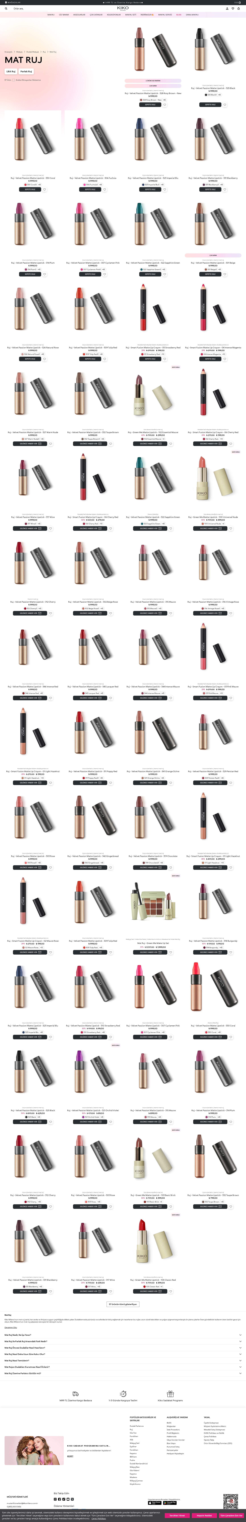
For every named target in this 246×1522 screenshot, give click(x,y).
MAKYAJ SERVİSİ (165, 15)
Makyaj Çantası (136, 1481)
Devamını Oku (11, 1327)
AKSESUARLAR (79, 15)
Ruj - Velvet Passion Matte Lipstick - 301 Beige (213, 263)
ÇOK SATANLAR (96, 15)
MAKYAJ (51, 15)
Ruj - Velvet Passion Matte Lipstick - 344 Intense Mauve (153, 686)
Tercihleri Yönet (177, 1515)
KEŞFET (70, 1456)
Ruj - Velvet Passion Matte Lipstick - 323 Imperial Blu (153, 178)
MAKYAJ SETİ (130, 15)
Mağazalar (171, 1426)
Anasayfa (9, 52)
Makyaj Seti (134, 1443)
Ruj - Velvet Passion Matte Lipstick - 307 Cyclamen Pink (93, 263)
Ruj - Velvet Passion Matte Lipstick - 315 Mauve (153, 602)
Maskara (133, 1477)
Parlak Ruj (26, 71)
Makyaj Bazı (135, 1467)
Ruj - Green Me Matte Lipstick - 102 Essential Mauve (153, 432)
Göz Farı (133, 1433)
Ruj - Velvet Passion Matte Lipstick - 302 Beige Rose (93, 602)
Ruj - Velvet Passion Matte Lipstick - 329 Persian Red (213, 771)
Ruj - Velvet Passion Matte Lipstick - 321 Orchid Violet (93, 1110)
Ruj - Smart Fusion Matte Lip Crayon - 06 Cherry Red (213, 432)
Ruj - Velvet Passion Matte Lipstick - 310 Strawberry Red (93, 1025)
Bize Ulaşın (171, 1443)
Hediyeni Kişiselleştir (175, 1453)
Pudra (132, 1460)
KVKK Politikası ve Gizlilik (214, 1433)
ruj (23, 1319)
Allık (131, 1440)
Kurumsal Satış (173, 1447)
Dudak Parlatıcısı (137, 1426)
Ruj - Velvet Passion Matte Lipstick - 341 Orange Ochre (153, 771)
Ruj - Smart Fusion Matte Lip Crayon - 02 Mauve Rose (33, 941)
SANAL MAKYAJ (192, 15)
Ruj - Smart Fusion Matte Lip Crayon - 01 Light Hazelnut (33, 771)
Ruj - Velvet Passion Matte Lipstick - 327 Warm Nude (33, 432)
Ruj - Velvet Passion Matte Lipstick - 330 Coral (33, 178)
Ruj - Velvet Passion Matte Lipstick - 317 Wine (33, 517)
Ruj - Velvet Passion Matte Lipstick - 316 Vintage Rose (213, 602)
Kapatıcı (133, 1453)
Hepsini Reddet (204, 1515)
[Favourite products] (233, 8)
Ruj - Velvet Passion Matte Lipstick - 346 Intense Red (33, 686)
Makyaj (19, 52)
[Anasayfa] (123, 8)
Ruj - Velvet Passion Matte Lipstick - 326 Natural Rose (33, 347)
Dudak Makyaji (32, 52)
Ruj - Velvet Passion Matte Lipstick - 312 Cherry (33, 602)
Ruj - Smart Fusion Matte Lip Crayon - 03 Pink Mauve (213, 686)
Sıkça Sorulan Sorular (176, 1440)
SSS (236, 2)
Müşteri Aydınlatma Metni (215, 1426)
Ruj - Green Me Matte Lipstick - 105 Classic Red (153, 1280)
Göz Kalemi (134, 1470)
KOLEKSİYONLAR (114, 15)
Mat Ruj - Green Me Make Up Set (153, 943)
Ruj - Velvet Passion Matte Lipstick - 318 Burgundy (213, 941)
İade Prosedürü (173, 1430)
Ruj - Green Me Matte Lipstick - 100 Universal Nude (213, 517)
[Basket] (238, 8)
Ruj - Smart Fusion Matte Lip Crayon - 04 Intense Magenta (213, 347)
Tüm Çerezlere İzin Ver (231, 1515)
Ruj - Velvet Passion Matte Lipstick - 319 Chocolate (153, 856)
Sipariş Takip (209, 1440)
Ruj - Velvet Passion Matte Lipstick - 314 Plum (33, 263)
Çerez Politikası (99, 1518)
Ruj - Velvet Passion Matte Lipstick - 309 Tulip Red (93, 347)
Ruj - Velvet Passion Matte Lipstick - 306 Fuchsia (93, 178)
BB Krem (133, 1457)
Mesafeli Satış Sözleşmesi (214, 1430)
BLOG (178, 15)
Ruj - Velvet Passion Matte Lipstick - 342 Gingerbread (93, 856)
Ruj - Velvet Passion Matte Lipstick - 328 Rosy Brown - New (153, 93)
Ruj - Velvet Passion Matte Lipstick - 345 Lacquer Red (93, 686)
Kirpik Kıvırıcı (135, 1484)
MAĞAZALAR (14, 2)
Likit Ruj (11, 71)
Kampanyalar (172, 1450)
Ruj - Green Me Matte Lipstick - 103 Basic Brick (153, 1195)
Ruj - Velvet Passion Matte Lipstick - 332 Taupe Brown (93, 432)
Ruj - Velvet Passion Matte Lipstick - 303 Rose (33, 856)
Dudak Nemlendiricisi (139, 1464)
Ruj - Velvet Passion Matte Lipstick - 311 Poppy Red (93, 771)
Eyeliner (133, 1446)
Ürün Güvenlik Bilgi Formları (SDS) (218, 1443)
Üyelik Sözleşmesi (211, 1423)
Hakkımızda (171, 1436)
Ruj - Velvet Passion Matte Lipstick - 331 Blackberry (213, 178)
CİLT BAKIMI (64, 15)
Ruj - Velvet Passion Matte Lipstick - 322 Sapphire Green (153, 263)
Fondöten (134, 1436)
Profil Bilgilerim (173, 1433)
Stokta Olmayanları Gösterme (28, 80)
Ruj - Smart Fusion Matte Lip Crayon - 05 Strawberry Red (153, 347)
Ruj (44, 52)
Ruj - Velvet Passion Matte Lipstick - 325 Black (213, 88)
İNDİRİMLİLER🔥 (147, 15)
